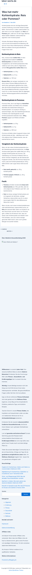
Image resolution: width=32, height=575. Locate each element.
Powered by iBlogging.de (9, 560)
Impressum (5, 524)
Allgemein (8, 502)
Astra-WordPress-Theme (16, 570)
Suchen (4, 491)
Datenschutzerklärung (8, 527)
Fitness (7, 508)
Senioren (7, 513)
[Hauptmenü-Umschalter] (5, 4)
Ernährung (8, 505)
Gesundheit (8, 510)
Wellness (7, 516)
